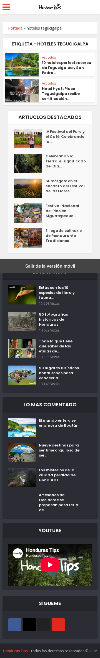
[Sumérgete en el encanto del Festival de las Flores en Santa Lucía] (30, 188)
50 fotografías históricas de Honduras (53, 319)
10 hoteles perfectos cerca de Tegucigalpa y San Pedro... (66, 67)
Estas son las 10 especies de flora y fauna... (57, 292)
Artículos (49, 57)
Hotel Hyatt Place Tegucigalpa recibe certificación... (61, 93)
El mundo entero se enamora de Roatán (59, 423)
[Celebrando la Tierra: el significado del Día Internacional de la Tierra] (30, 163)
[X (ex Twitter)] (43, 624)
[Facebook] (14, 624)
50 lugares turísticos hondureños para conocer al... (59, 373)
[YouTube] (58, 624)
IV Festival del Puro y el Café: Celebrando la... (65, 136)
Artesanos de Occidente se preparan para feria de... (58, 503)
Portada (15, 28)
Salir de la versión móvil (50, 266)
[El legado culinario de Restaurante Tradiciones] (30, 238)
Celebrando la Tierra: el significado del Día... (66, 161)
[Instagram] (29, 624)
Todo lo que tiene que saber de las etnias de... (55, 346)
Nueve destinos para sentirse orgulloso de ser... (59, 450)
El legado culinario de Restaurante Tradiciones (64, 235)
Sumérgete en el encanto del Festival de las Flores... (65, 186)
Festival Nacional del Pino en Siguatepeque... (62, 210)
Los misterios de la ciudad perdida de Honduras (57, 475)
